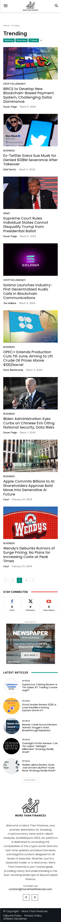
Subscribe (49, 599)
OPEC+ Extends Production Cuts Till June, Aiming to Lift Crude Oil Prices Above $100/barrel (28, 358)
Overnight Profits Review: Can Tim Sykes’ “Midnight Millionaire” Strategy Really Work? (40, 748)
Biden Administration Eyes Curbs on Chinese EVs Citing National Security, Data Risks (28, 423)
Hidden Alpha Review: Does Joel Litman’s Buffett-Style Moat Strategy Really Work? (38, 767)
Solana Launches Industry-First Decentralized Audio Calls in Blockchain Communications (27, 291)
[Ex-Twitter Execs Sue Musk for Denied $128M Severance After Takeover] (30, 130)
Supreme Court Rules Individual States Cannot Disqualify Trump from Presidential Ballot (25, 225)
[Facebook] (26, 897)
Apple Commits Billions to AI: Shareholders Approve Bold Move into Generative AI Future (29, 488)
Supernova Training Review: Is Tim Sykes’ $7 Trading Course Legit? (39, 687)
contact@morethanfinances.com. (31, 889)
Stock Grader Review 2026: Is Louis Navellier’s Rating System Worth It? (39, 707)
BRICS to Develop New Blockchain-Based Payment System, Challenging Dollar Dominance (28, 95)
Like (12, 599)
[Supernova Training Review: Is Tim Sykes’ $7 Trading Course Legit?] (11, 686)
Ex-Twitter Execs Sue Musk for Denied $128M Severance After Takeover (30, 160)
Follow (30, 599)
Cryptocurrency (14, 84)
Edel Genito (9, 169)
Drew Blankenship (13, 370)
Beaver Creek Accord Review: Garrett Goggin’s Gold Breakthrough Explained (39, 727)
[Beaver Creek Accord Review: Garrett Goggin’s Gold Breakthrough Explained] (11, 726)
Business (21, 40)
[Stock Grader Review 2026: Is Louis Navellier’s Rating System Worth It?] (11, 706)
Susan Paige (10, 106)
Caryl (6, 499)
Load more (29, 779)
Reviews (26, 681)
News (6, 213)
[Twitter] (35, 897)
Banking (9, 40)
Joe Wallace (9, 303)
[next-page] (33, 580)
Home (6, 25)
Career (34, 40)
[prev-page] (6, 580)
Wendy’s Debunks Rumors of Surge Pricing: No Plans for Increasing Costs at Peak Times (29, 554)
